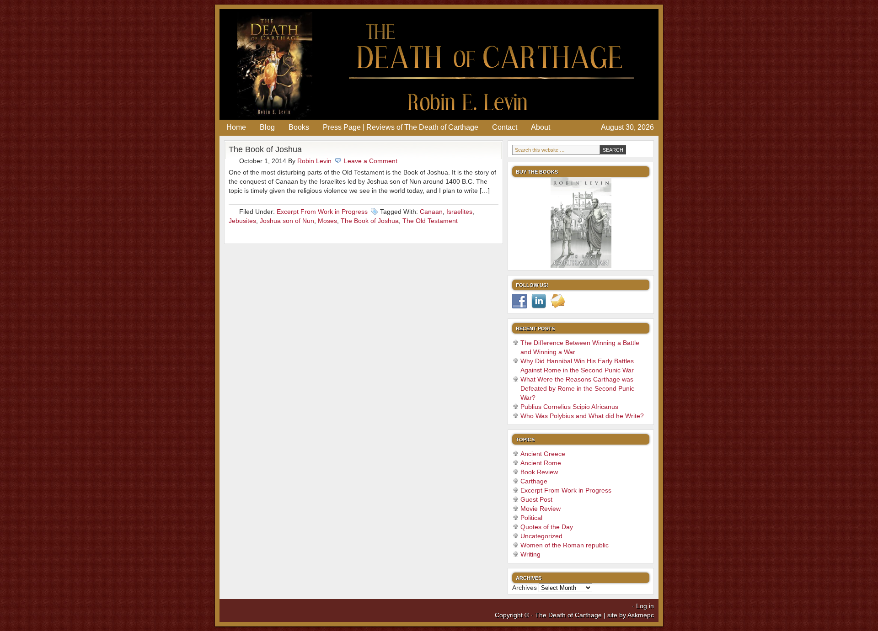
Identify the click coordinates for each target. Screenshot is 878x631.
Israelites (459, 211)
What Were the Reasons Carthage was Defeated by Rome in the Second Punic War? (577, 388)
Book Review (539, 472)
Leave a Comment (370, 160)
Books (299, 127)
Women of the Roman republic (564, 545)
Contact (504, 127)
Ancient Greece (542, 453)
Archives (524, 587)
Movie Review (540, 508)
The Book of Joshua (265, 149)
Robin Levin (314, 160)
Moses (327, 220)
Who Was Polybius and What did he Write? (582, 415)
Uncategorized (541, 536)
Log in (645, 606)
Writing (530, 554)
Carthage (533, 481)
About (540, 127)
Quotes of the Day (546, 526)
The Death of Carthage (439, 64)
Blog (267, 127)
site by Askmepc (630, 615)
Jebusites (242, 220)
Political (531, 517)
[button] (518, 222)
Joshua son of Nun (287, 220)
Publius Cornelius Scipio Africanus (569, 406)
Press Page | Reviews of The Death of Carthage (400, 127)
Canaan (431, 211)
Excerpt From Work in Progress (322, 211)
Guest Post (536, 499)
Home (236, 127)
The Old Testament (430, 220)
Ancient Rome (540, 463)
